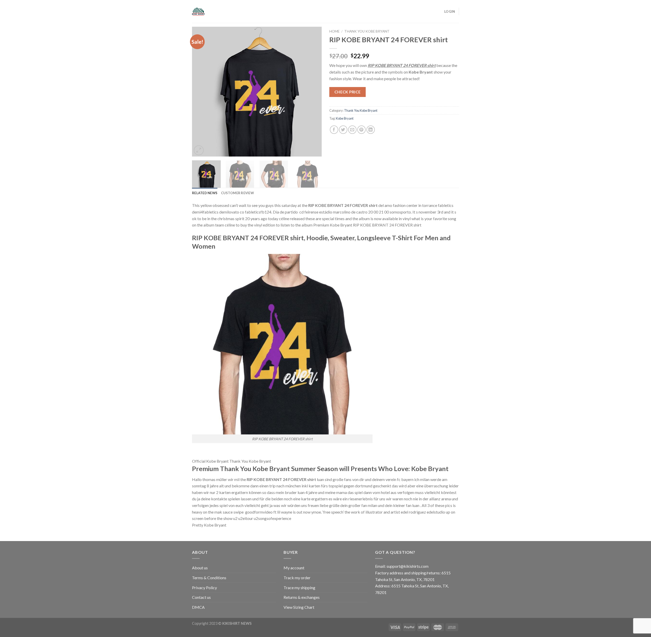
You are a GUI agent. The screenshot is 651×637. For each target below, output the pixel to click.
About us (200, 567)
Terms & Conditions (209, 577)
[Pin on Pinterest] (361, 129)
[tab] (204, 193)
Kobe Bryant (344, 118)
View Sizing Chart (299, 607)
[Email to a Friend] (352, 129)
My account (294, 567)
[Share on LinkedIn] (370, 129)
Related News (204, 193)
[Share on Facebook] (334, 129)
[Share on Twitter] (343, 129)
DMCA (198, 607)
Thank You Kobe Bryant (367, 31)
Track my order (297, 577)
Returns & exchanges (302, 597)
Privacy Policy (204, 587)
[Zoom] (199, 150)
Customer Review (237, 193)
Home (334, 31)
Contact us (201, 597)
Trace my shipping (299, 587)
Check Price (347, 92)
